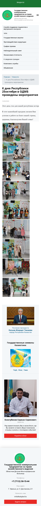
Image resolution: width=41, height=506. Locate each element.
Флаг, (20, 370)
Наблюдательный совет (13, 51)
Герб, (15, 370)
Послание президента (20, 328)
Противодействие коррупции (15, 42)
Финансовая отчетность (13, 55)
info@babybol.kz (20, 496)
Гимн (26, 370)
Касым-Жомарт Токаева (20, 330)
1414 (5, 33)
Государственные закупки (13, 38)
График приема (10, 46)
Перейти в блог (20, 436)
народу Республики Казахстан (20, 332)
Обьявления (8, 68)
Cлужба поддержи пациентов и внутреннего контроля (16, 28)
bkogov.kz (20, 2)
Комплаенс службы (11, 64)
